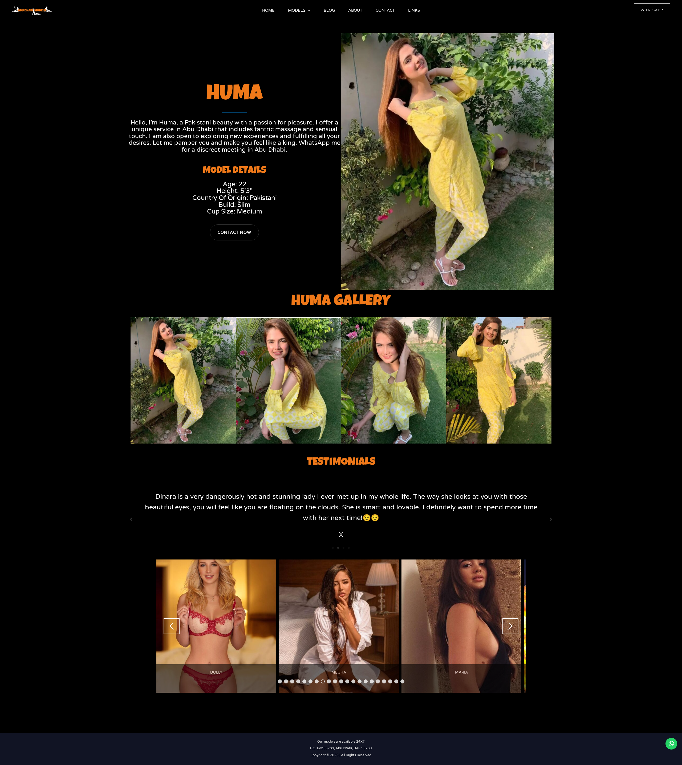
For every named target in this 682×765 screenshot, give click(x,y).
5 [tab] (304, 681)
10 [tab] (335, 681)
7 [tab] (317, 681)
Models (296, 10)
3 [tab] (343, 548)
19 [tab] (390, 681)
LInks (414, 10)
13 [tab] (353, 681)
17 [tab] (378, 681)
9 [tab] (329, 681)
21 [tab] (402, 681)
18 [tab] (384, 681)
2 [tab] (338, 548)
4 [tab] (349, 548)
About (355, 10)
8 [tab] (323, 681)
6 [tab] (310, 681)
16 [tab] (372, 681)
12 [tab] (347, 681)
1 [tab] (333, 548)
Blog (329, 10)
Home (268, 10)
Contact (385, 10)
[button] (307, 10)
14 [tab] (360, 681)
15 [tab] (366, 681)
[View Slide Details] (216, 626)
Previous (172, 626)
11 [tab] (341, 681)
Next (510, 626)
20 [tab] (396, 681)
